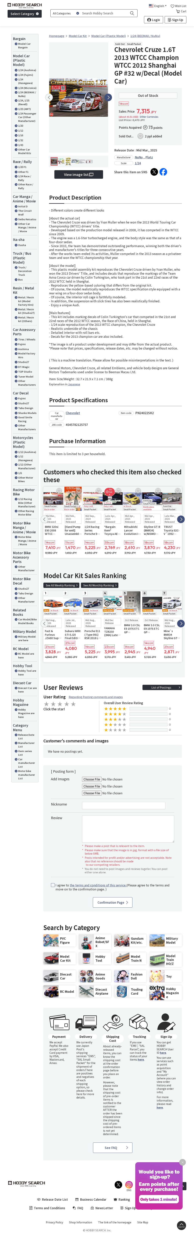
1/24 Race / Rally (24, 178)
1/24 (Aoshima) (27, 70)
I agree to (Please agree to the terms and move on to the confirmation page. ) (113, 887)
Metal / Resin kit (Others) (26, 319)
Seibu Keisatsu (27, 219)
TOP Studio (25, 371)
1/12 (20, 130)
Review (56, 817)
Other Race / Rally (25, 186)
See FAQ (111, 1147)
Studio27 (23, 362)
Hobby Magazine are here (26, 713)
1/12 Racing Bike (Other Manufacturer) (26, 502)
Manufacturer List (26, 744)
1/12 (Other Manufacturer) (26, 466)
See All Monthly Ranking (98, 585)
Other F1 (23, 172)
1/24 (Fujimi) (25, 75)
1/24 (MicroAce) (27, 88)
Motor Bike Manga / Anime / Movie (27, 540)
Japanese (74, 384)
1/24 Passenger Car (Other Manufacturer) (27, 117)
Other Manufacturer (26, 568)
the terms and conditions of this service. (98, 885)
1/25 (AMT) (24, 109)
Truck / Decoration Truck (25, 271)
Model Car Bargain (24, 45)
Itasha (22, 245)
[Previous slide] (49, 97)
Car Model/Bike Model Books (27, 621)
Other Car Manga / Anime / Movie (27, 227)
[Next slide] (108, 97)
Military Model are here (27, 638)
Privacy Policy (54, 1222)
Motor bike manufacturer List (26, 774)
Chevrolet (73, 413)
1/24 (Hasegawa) (25, 81)
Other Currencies (149, 116)
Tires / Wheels (26, 339)
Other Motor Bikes (25, 479)
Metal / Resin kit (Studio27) (26, 311)
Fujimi (22, 344)
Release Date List (26, 736)
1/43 (20, 145)
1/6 (20, 473)
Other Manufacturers (27, 382)
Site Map (142, 1222)
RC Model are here (26, 655)
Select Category (22, 13)
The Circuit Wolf (25, 212)
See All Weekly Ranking (60, 585)
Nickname (59, 804)
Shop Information (80, 1222)
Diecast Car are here (27, 689)
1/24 (138, 163)
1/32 (20, 140)
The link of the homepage (114, 1222)
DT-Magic (24, 367)
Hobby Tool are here (27, 672)
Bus (20, 279)
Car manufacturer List (26, 762)
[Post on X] (154, 172)
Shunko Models (27, 413)
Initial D (23, 206)
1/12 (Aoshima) (27, 452)
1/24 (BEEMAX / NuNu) (27, 94)
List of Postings (161, 687)
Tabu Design (25, 408)
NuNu (139, 157)
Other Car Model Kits (24, 151)
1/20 (20, 125)
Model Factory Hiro (26, 355)
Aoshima (23, 349)
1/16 (20, 135)
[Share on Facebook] (163, 172)
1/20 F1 (22, 167)
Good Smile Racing (25, 419)
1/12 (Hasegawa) (25, 458)
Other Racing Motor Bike (26, 512)
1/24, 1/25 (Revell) (23, 102)
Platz (149, 157)
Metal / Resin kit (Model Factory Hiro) (26, 300)
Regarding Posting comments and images (96, 697)
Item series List (25, 753)
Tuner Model (25, 376)
